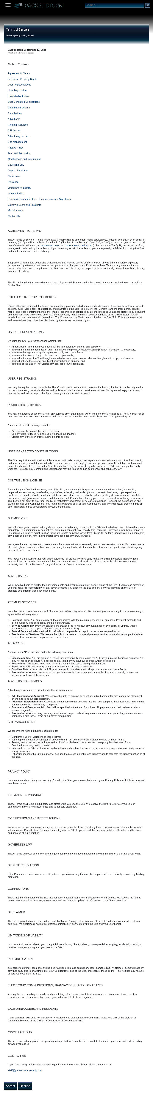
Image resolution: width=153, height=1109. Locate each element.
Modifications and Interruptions (24, 159)
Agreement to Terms (19, 73)
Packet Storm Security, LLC (44, 1108)
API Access (14, 130)
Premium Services (18, 124)
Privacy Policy (16, 147)
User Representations (19, 84)
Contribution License (19, 107)
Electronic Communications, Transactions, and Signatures (39, 199)
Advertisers (14, 119)
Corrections (14, 176)
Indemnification (16, 193)
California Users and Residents (24, 204)
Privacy (34, 1105)
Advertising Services (19, 136)
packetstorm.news (50, 245)
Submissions (15, 113)
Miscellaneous (15, 210)
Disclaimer (13, 182)
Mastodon (58, 1105)
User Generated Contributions (24, 101)
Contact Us (14, 216)
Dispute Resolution (18, 170)
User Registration (17, 90)
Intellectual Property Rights (22, 79)
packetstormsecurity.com (78, 245)
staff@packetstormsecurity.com (25, 1070)
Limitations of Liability (19, 187)
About (4, 1105)
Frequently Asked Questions (22, 35)
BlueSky (44, 1105)
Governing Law (16, 164)
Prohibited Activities (18, 96)
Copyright (22, 1105)
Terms (12, 1105)
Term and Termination (19, 153)
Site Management (17, 141)
